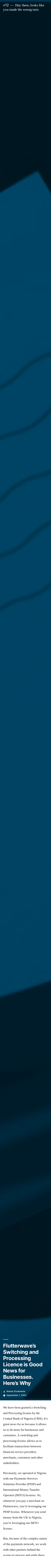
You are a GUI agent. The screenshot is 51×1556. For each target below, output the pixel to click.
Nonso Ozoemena (16, 1391)
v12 (6, 5)
